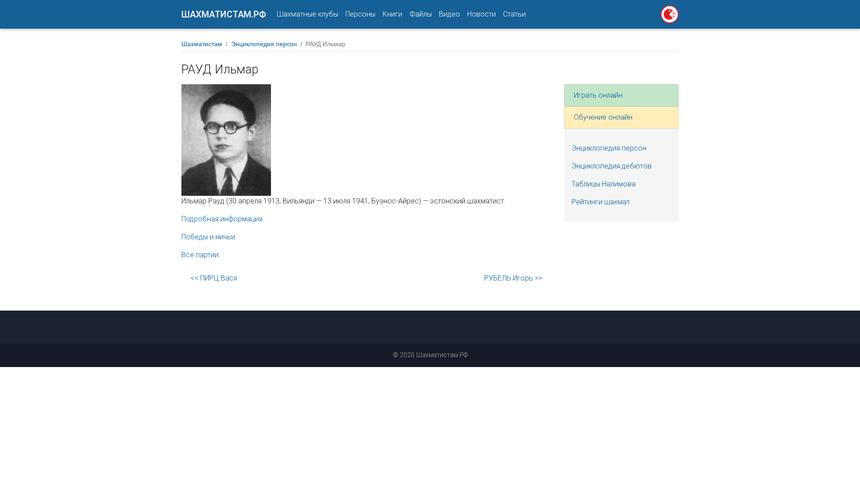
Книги (392, 14)
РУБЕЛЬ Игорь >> (513, 278)
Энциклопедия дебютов (612, 166)
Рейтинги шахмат (601, 202)
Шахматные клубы (307, 14)
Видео (449, 14)
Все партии (200, 255)
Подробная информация (221, 219)
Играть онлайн (598, 95)
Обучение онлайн (603, 117)
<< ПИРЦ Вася (213, 278)
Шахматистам (201, 44)
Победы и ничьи (208, 237)
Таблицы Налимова (604, 184)
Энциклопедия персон (264, 44)
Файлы (420, 14)
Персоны (360, 14)
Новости (481, 14)
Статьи (514, 14)
